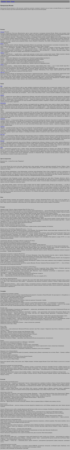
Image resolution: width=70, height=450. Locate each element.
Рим (1, 86)
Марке (2, 43)
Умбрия (2, 52)
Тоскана (2, 31)
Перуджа (2, 134)
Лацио (1, 64)
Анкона (2, 95)
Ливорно (2, 126)
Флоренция (3, 103)
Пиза (1, 147)
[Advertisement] (33, 20)
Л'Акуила (2, 118)
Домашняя (3, 1)
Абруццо (2, 72)
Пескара (2, 140)
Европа (8, 1)
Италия (12, 1)
